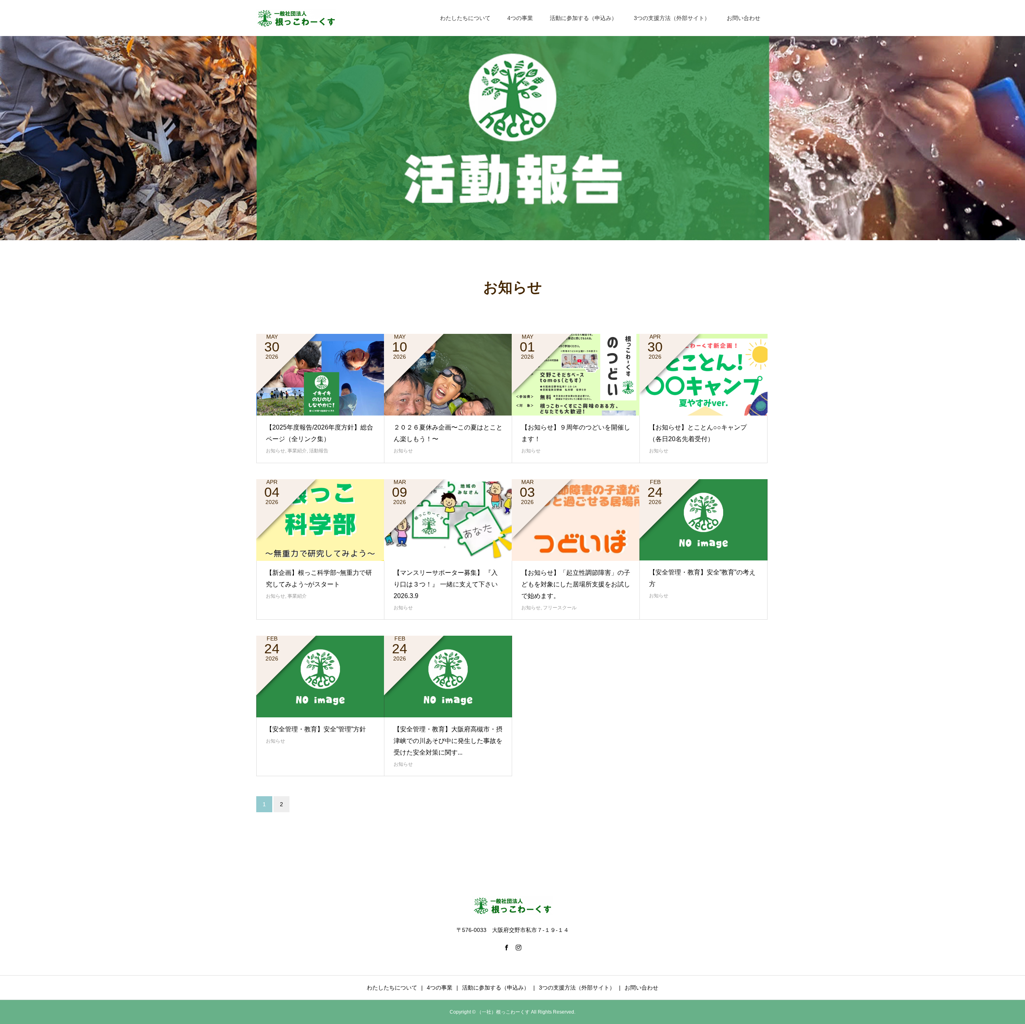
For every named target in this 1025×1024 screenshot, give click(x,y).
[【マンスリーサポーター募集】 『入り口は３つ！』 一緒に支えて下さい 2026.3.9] (448, 520)
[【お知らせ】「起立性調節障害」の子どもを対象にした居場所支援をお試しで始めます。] (576, 520)
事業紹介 (297, 451)
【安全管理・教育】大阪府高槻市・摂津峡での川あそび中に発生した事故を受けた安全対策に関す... (448, 741)
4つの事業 (520, 18)
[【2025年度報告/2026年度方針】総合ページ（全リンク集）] (320, 375)
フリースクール (560, 607)
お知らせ (275, 451)
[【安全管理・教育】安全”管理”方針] (320, 676)
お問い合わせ (743, 18)
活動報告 (318, 451)
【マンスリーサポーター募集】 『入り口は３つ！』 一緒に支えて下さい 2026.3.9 (449, 584)
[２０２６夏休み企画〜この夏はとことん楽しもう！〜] (448, 375)
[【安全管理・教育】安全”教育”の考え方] (703, 519)
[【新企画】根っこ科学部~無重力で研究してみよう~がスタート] (320, 520)
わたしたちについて (465, 18)
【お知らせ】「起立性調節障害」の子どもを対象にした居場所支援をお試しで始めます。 (575, 584)
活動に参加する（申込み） (583, 18)
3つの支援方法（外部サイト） (672, 18)
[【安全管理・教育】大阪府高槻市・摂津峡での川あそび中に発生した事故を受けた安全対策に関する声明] (448, 676)
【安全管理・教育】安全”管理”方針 (316, 729)
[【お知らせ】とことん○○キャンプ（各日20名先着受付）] (703, 375)
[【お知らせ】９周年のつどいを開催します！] (576, 375)
